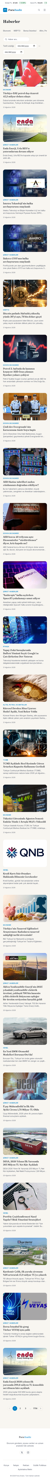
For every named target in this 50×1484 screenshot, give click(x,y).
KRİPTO (17, 31)
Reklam (26, 1465)
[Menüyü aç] (44, 10)
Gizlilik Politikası (39, 1465)
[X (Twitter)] (22, 1452)
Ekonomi (7, 31)
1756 (35, 1408)
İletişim (16, 1465)
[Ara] (39, 10)
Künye (6, 1465)
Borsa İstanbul (29, 31)
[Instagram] (28, 1452)
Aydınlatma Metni (25, 1469)
